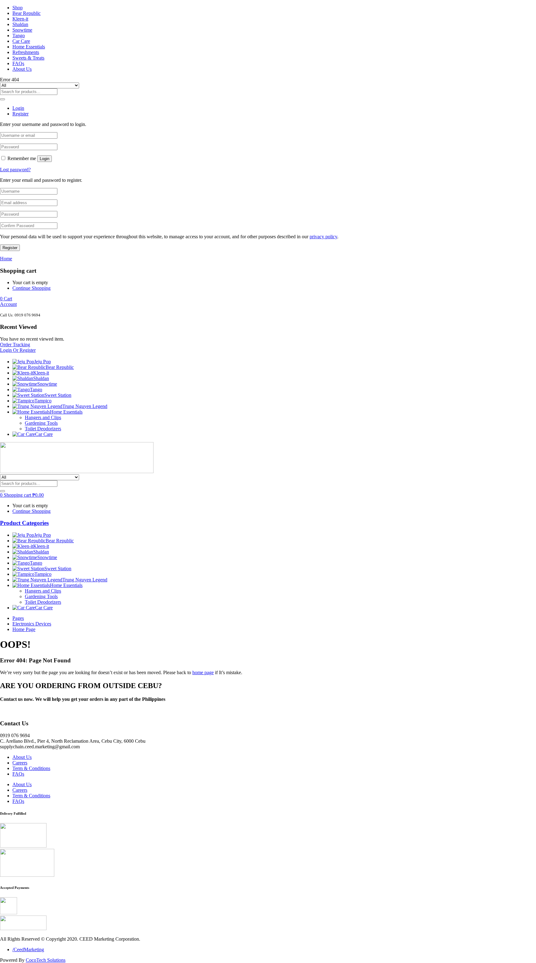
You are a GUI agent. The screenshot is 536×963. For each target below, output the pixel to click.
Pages (18, 618)
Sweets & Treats (28, 57)
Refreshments (25, 52)
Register (9, 247)
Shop (17, 7)
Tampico (42, 400)
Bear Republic (26, 13)
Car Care (21, 41)
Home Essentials (28, 46)
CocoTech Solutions (45, 960)
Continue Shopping (31, 288)
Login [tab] (18, 108)
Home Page (23, 629)
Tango (18, 35)
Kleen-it (20, 18)
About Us (22, 69)
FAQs (18, 63)
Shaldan (20, 24)
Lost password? (15, 169)
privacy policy (323, 236)
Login (44, 158)
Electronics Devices (31, 623)
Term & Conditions (31, 768)
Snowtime (22, 30)
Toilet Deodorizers (43, 428)
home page (203, 672)
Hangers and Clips (43, 417)
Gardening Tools (41, 423)
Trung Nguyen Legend (84, 406)
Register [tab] (20, 113)
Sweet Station (57, 395)
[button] (6, 298)
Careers (19, 762)
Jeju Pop (42, 361)
